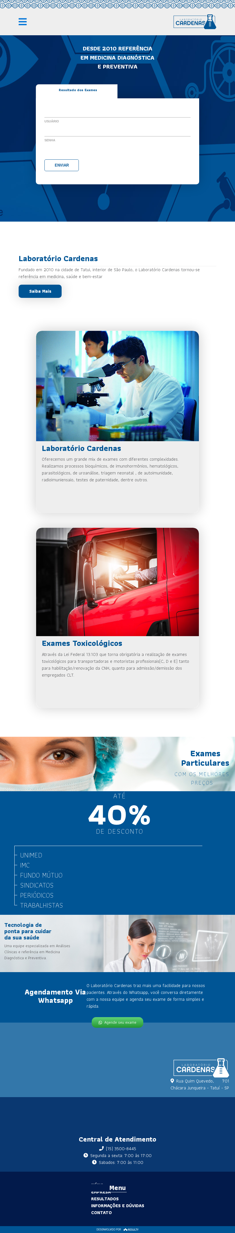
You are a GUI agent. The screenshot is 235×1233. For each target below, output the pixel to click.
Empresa (101, 1191)
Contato (101, 1212)
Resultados (105, 1198)
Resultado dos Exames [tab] (78, 90)
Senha (49, 140)
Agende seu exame (120, 1022)
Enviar (62, 165)
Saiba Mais (40, 291)
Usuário (51, 121)
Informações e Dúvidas (117, 1205)
